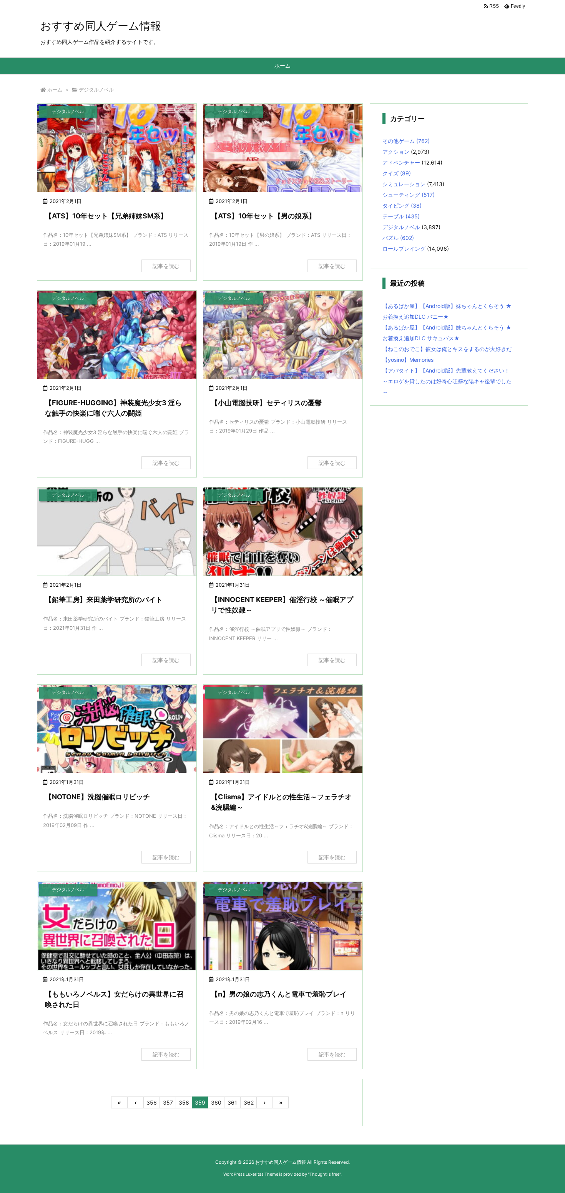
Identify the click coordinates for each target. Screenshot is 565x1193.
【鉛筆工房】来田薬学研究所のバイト (104, 600)
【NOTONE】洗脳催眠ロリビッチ (97, 797)
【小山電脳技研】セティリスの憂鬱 (266, 403)
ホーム (54, 90)
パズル (398, 238)
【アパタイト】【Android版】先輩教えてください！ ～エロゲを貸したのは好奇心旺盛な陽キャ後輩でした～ (447, 381)
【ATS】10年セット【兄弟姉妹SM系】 (106, 216)
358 (184, 1102)
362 (249, 1102)
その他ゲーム (406, 141)
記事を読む (166, 266)
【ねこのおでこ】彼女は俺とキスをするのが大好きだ (447, 349)
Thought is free (324, 1174)
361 (232, 1102)
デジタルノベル (401, 227)
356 (151, 1102)
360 (216, 1102)
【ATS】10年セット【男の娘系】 (263, 216)
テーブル (401, 216)
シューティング (408, 194)
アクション (395, 151)
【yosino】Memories (408, 359)
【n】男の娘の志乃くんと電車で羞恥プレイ (279, 994)
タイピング (402, 205)
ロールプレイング (403, 248)
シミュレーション (403, 184)
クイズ (396, 173)
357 (168, 1102)
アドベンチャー (401, 162)
